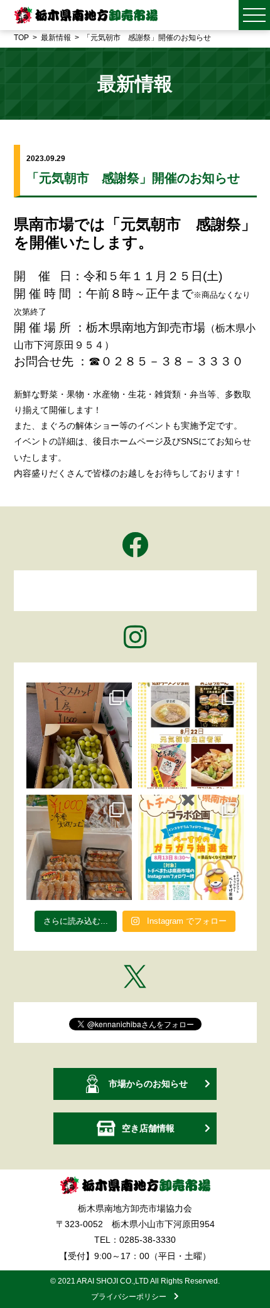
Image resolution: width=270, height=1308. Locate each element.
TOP (21, 37)
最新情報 (56, 37)
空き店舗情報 (148, 1128)
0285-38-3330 (147, 1240)
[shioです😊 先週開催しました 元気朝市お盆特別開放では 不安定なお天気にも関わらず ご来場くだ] (79, 848)
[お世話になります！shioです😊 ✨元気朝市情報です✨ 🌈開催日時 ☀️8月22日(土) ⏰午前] (191, 735)
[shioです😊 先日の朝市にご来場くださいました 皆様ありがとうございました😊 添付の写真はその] (79, 735)
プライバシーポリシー (132, 1296)
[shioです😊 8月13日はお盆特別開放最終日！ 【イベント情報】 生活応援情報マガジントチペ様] (191, 848)
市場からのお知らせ (148, 1084)
